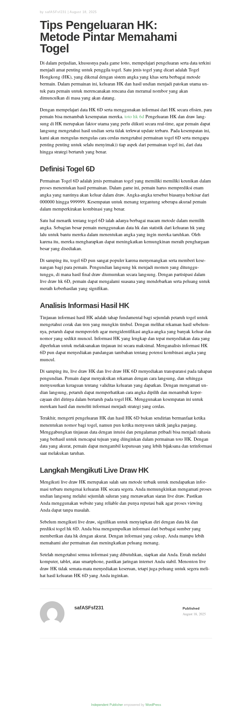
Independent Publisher (107, 705)
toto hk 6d (134, 116)
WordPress (153, 705)
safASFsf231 (55, 12)
